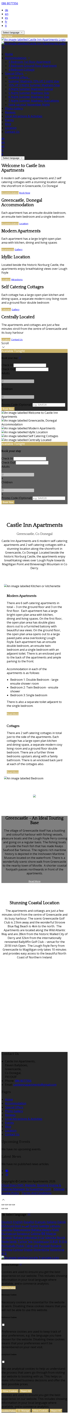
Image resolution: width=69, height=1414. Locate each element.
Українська (41, 1241)
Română (55, 1246)
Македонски (22, 1230)
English (18, 1222)
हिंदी (43, 1234)
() (16, 405)
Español (29, 1222)
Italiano (52, 1222)
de (6, 10)
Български (8, 1234)
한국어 (63, 1241)
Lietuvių (55, 1226)
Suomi (34, 1226)
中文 (4, 1253)
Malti (55, 1230)
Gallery (18, 249)
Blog (8, 1127)
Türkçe (22, 1241)
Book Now (24, 192)
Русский (44, 1246)
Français (40, 1222)
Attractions (17, 279)
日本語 (53, 1241)
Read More (13, 713)
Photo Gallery (14, 1111)
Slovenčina (57, 1250)
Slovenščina (41, 1250)
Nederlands (9, 1241)
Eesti (18, 1226)
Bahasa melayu (41, 1230)
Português (8, 1246)
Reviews (10, 1115)
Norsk (61, 1237)
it (6, 26)
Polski (20, 1246)
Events (9, 1123)
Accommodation (10, 192)
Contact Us (17, 339)
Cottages (6, 309)
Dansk (61, 1222)
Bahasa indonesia (25, 1237)
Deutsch (6, 1222)
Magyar (51, 1234)
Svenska (6, 1250)
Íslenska (50, 1237)
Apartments (7, 249)
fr (6, 22)
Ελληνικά (7, 1226)
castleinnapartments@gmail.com (34, 1085)
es (6, 18)
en (6, 14)
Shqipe (28, 1250)
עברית (41, 1237)
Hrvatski (7, 1237)
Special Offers (14, 1107)
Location (23, 223)
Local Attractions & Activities (23, 1119)
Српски (18, 1250)
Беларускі (23, 1234)
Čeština (36, 1234)
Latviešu (7, 1230)
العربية (25, 1226)
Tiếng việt (31, 1246)
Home (9, 1099)
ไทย (30, 1241)
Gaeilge (44, 1226)
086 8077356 (9, 3)
